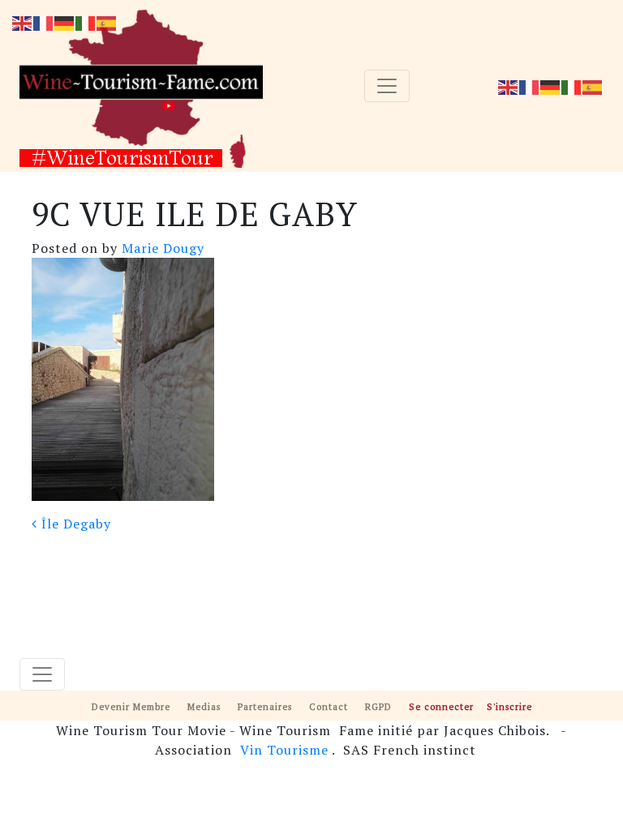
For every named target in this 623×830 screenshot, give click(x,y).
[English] (508, 86)
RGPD (378, 706)
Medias (204, 706)
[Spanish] (593, 86)
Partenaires (265, 706)
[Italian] (571, 86)
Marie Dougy (161, 248)
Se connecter (441, 706)
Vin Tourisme (284, 750)
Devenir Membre (131, 706)
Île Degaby (74, 524)
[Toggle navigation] (387, 86)
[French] (529, 86)
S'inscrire (509, 706)
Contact (328, 706)
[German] (550, 86)
